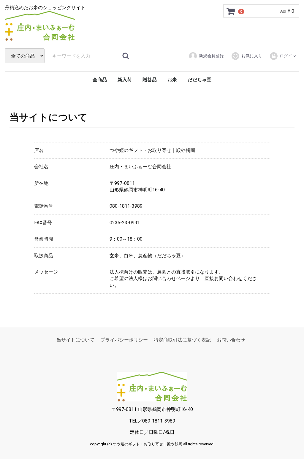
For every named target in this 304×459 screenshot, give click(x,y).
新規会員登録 (211, 55)
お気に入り (251, 55)
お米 (172, 79)
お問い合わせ (231, 340)
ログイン (288, 55)
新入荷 (125, 79)
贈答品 (149, 79)
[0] (231, 11)
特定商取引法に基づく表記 (182, 340)
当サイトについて (75, 340)
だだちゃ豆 (199, 79)
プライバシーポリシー (124, 340)
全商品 (100, 79)
